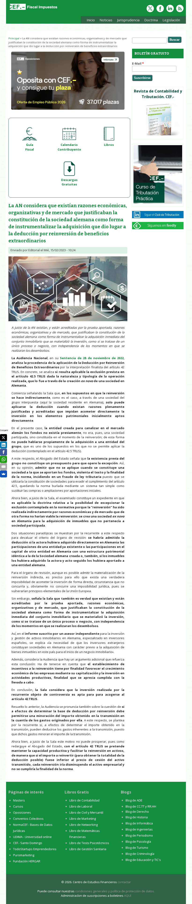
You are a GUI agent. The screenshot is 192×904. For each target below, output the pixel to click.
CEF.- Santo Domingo (27, 843)
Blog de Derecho (137, 811)
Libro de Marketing (82, 818)
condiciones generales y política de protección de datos (114, 891)
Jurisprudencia (127, 21)
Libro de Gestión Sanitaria (87, 849)
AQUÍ (127, 895)
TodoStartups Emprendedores (34, 849)
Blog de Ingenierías (139, 829)
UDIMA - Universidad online (32, 837)
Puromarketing (23, 855)
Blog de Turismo (137, 847)
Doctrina (150, 21)
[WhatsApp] (3, 459)
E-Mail (138, 63)
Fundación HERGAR (26, 861)
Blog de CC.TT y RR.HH (141, 806)
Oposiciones (22, 812)
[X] (3, 437)
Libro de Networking (83, 825)
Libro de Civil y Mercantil (86, 812)
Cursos (18, 806)
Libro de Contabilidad (84, 800)
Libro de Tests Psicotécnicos (89, 843)
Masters (19, 800)
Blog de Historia (137, 817)
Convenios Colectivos (28, 818)
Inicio (91, 20)
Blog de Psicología (138, 841)
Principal (13, 38)
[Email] (3, 466)
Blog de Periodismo (139, 835)
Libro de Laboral (80, 806)
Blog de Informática (139, 823)
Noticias (106, 20)
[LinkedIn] (3, 444)
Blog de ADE (134, 800)
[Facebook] (3, 452)
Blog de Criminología (140, 854)
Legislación (170, 21)
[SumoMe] (3, 473)
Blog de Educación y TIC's (143, 860)
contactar (124, 882)
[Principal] (33, 10)
